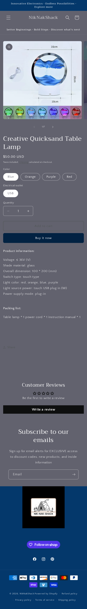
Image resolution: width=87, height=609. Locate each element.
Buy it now (43, 238)
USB (11, 193)
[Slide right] (52, 127)
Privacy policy (23, 600)
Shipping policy (67, 600)
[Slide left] (34, 127)
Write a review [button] (43, 409)
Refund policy (69, 593)
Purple (51, 177)
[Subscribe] (73, 474)
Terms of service (44, 600)
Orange (30, 177)
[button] (8, 17)
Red (69, 177)
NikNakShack (27, 593)
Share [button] (11, 347)
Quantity (8, 202)
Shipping (23, 162)
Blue (11, 177)
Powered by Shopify (46, 593)
